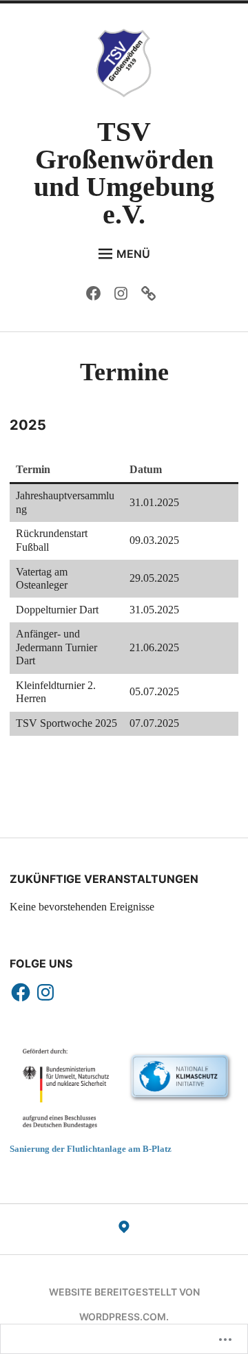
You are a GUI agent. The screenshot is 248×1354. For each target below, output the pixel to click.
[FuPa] (152, 296)
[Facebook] (97, 296)
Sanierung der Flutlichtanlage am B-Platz (91, 1149)
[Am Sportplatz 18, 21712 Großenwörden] (124, 1229)
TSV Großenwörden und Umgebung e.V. (124, 173)
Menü (133, 254)
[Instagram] (124, 296)
